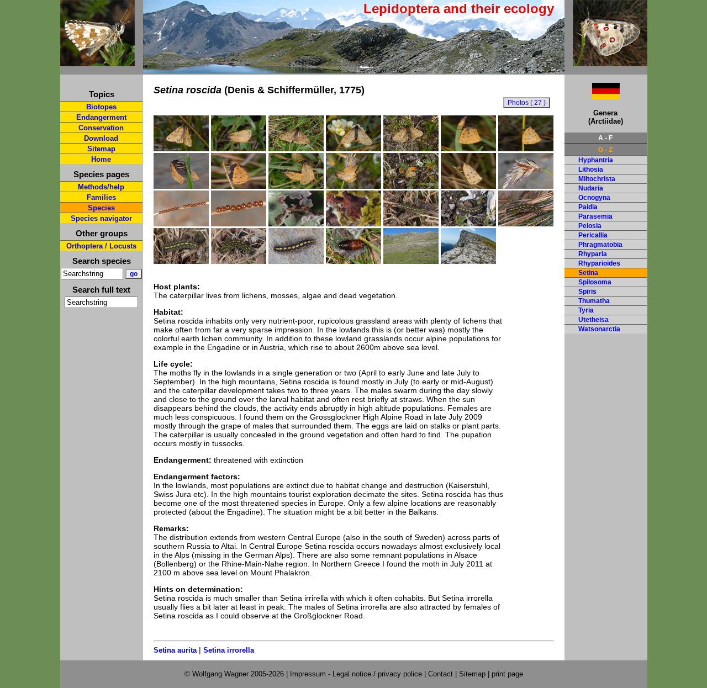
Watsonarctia (599, 329)
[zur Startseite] (97, 61)
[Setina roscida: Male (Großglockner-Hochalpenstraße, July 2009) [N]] (238, 148)
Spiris (587, 291)
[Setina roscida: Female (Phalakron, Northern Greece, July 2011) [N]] (468, 186)
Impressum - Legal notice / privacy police (357, 674)
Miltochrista (596, 179)
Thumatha (594, 301)
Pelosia (590, 226)
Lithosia (590, 169)
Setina (588, 273)
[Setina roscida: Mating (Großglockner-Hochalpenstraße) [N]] (296, 186)
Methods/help (101, 187)
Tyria (586, 310)
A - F (605, 138)
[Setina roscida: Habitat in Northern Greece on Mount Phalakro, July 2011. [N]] (468, 261)
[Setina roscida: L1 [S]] (296, 223)
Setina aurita (175, 650)
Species (101, 208)
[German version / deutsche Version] (592, 96)
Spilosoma (594, 282)
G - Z (605, 150)
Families (101, 197)
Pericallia (593, 235)
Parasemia (595, 216)
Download (101, 138)
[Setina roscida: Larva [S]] (525, 223)
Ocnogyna (594, 198)
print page (507, 674)
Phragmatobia (600, 244)
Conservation (101, 128)
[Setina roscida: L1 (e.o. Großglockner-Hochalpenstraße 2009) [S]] (353, 223)
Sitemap (101, 149)
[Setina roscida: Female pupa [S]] (353, 261)
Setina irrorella (228, 650)
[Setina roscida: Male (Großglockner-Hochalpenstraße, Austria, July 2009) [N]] (181, 148)
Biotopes (101, 107)
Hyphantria (595, 160)
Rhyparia (592, 254)
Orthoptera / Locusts (101, 246)
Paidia (588, 207)
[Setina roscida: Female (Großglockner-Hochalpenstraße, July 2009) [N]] (525, 148)
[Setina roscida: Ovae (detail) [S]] (238, 223)
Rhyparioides (599, 263)
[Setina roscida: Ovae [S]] (525, 186)
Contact (440, 674)
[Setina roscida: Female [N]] (238, 186)
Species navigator (101, 218)
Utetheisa (593, 320)
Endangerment (101, 117)
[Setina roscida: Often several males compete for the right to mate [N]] (411, 186)
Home (101, 159)
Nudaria (590, 188)
